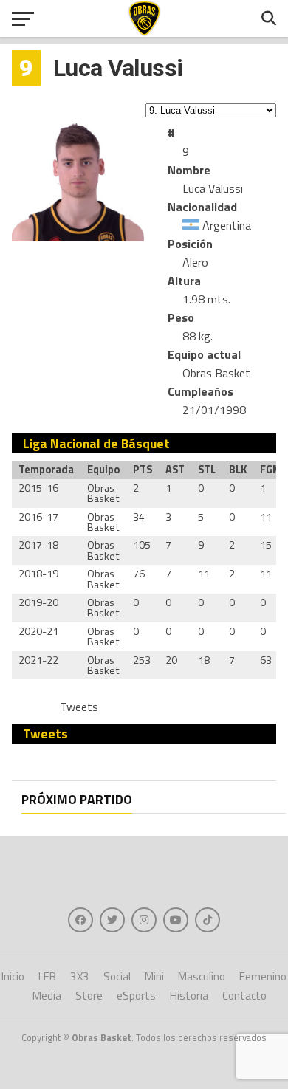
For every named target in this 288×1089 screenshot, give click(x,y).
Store (89, 995)
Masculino (201, 976)
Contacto (244, 995)
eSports (136, 995)
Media (46, 995)
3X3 (79, 976)
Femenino (263, 976)
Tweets (79, 706)
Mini (154, 976)
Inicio (12, 976)
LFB (47, 976)
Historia (189, 995)
